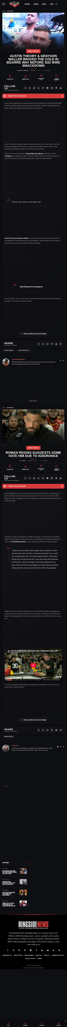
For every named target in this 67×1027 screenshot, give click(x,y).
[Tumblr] (36, 950)
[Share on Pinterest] (52, 344)
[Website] (58, 747)
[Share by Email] (60, 344)
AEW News (5, 868)
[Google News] (34, 88)
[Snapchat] (56, 88)
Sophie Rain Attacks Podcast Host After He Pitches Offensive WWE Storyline (9, 883)
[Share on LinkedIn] (47, 344)
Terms (40, 958)
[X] (29, 88)
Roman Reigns (8, 736)
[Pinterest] (43, 88)
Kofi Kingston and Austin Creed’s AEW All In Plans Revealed (9, 872)
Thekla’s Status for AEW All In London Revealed (8, 905)
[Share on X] (43, 344)
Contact (47, 955)
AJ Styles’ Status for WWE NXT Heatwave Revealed (8, 894)
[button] (56, 4)
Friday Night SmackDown (34, 153)
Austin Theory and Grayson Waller (16, 238)
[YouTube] (47, 88)
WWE (36, 4)
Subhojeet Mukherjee (23, 70)
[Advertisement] (17, 224)
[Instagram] (52, 88)
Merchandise (29, 955)
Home (27, 4)
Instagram (8, 156)
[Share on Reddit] (56, 344)
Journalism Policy (58, 955)
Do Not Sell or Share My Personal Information (33, 967)
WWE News (5, 890)
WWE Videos (33, 51)
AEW (44, 4)
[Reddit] (60, 88)
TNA (52, 4)
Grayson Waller (23, 350)
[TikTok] (53, 950)
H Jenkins (23, 460)
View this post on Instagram (31, 287)
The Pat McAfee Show (18, 542)
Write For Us (18, 955)
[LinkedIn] (38, 88)
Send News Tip (7, 955)
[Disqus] (33, 814)
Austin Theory (8, 350)
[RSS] (59, 950)
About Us (39, 955)
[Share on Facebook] (38, 344)
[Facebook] (25, 88)
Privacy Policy (30, 958)
